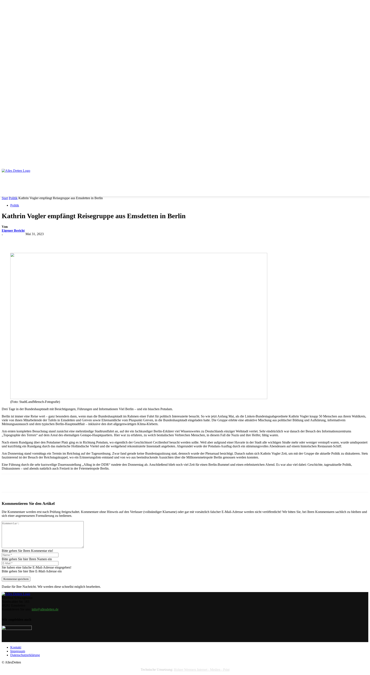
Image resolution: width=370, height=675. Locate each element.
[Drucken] (117, 240)
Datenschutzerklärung (25, 655)
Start (5, 198)
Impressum (17, 651)
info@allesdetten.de (45, 609)
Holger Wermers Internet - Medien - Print (202, 669)
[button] (363, 156)
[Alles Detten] (20, 176)
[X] (56, 240)
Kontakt (15, 647)
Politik (13, 198)
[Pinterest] (71, 240)
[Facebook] (40, 240)
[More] (133, 240)
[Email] (102, 240)
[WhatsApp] (87, 240)
